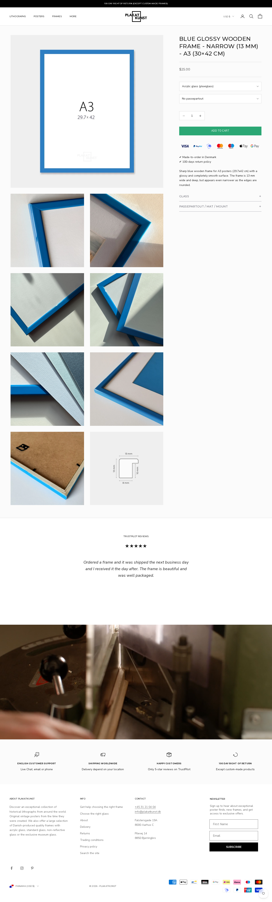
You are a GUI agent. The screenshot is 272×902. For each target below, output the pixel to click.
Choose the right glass (94, 814)
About (84, 820)
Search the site (89, 853)
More (73, 16)
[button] (220, 196)
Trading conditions (92, 840)
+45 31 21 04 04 (145, 807)
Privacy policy (88, 846)
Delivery (85, 827)
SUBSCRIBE (234, 847)
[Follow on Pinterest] (32, 868)
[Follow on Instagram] (22, 868)
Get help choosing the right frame (101, 807)
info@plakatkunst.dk (148, 812)
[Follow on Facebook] (12, 868)
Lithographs (18, 16)
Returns (85, 833)
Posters (39, 16)
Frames (57, 16)
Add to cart (220, 131)
